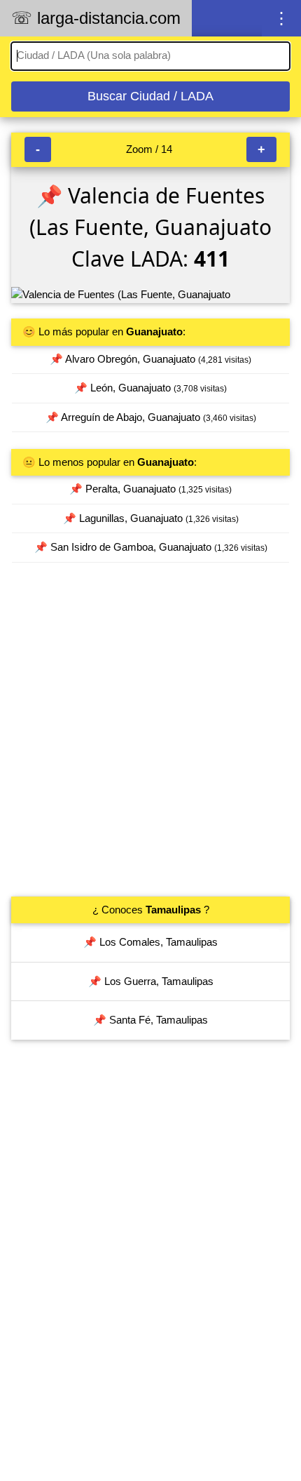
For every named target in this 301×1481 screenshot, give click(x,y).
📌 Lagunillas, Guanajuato (151, 518)
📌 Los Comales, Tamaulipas (150, 942)
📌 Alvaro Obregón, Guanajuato (150, 359)
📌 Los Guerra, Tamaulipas (151, 981)
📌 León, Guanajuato (150, 388)
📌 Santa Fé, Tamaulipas (150, 1020)
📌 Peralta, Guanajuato (150, 489)
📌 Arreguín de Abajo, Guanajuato (151, 417)
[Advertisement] (150, 729)
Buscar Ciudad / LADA (151, 96)
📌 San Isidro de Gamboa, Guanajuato (150, 547)
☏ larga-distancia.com (96, 17)
